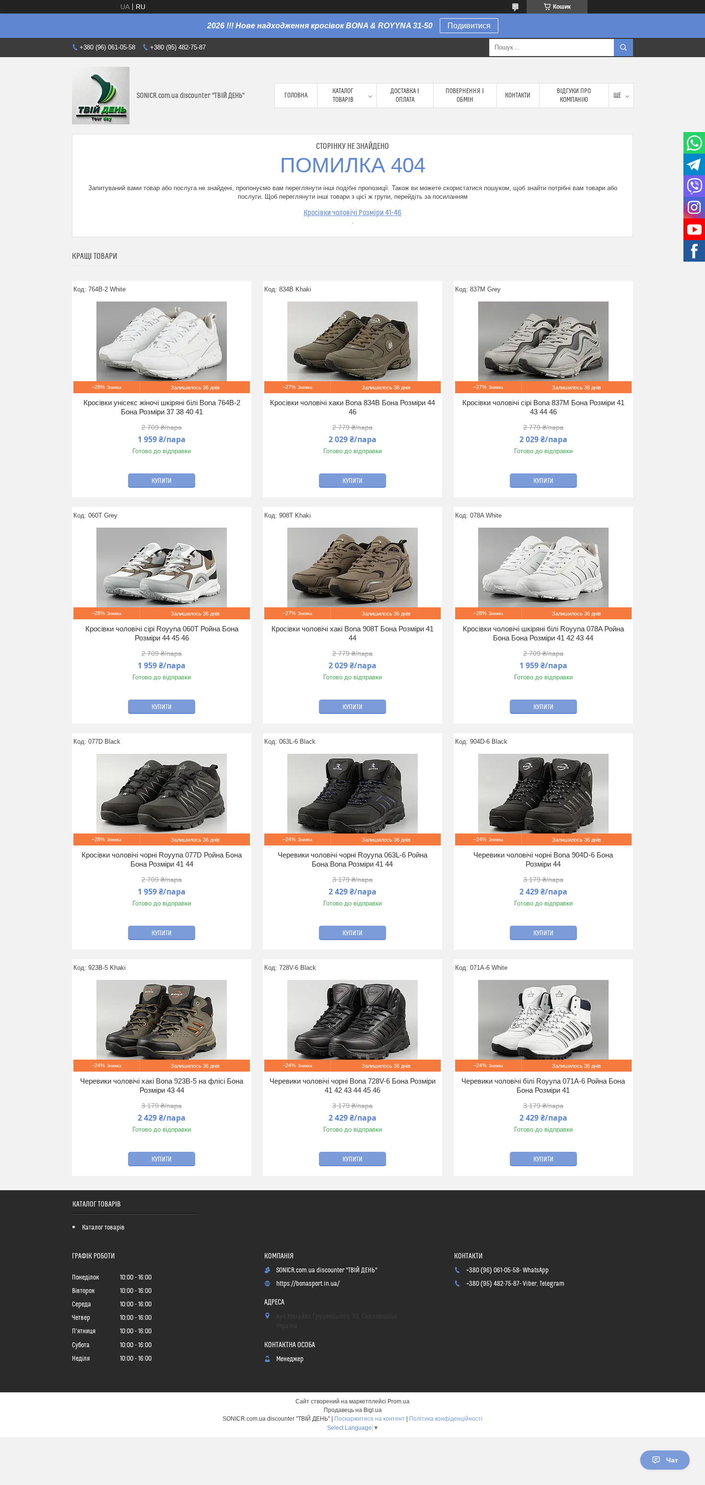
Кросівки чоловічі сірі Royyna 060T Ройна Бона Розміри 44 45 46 (161, 633)
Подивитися (469, 26)
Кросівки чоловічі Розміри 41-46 (352, 212)
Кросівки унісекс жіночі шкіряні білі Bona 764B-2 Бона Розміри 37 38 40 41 (161, 407)
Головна (295, 95)
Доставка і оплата (404, 95)
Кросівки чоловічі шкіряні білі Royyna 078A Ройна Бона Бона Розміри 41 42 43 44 (543, 633)
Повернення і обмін (465, 95)
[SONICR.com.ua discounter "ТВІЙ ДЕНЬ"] (100, 95)
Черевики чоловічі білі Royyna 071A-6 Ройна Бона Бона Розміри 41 (543, 1086)
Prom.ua (399, 1401)
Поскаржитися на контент (369, 1418)
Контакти (517, 95)
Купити (162, 481)
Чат (672, 1460)
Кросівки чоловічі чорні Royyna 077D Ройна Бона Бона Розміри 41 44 (162, 860)
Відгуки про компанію (574, 95)
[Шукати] (623, 47)
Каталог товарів (342, 95)
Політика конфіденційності (445, 1418)
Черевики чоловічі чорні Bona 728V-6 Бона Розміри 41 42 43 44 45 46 (352, 1086)
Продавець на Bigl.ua (353, 1410)
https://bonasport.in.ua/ (308, 1284)
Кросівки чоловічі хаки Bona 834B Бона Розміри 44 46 (352, 407)
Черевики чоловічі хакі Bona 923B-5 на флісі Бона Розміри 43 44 (161, 1086)
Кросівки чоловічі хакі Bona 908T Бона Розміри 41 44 (352, 633)
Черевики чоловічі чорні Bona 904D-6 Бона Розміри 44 (543, 860)
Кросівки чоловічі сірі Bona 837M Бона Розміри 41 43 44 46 (543, 407)
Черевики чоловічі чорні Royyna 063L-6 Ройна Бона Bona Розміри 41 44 (352, 860)
